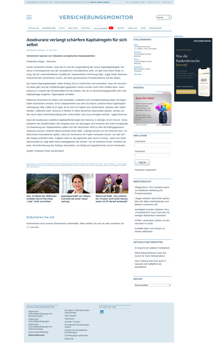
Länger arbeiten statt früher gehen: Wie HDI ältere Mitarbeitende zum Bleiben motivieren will (152, 201)
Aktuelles (33, 28)
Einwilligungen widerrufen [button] (76, 335)
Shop (143, 28)
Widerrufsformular (36, 335)
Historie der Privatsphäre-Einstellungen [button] (76, 331)
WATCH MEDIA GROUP (100, 2)
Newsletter (153, 2)
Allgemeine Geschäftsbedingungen (38, 320)
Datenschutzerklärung (38, 332)
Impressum (70, 319)
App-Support (70, 316)
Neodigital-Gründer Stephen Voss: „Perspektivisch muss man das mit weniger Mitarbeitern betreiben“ (152, 212)
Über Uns (132, 28)
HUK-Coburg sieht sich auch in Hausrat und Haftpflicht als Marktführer (150, 264)
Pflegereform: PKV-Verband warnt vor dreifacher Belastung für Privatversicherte (152, 190)
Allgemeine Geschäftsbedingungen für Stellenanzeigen (40, 326)
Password (140, 151)
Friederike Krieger (35, 50)
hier (28, 227)
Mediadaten (155, 28)
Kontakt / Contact (72, 322)
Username (140, 141)
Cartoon (85, 28)
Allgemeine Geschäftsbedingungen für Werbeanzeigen (40, 313)
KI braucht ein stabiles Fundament (152, 248)
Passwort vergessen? (146, 169)
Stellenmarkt (103, 28)
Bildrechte (69, 339)
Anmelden (167, 2)
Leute (62, 28)
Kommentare (49, 28)
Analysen (73, 28)
